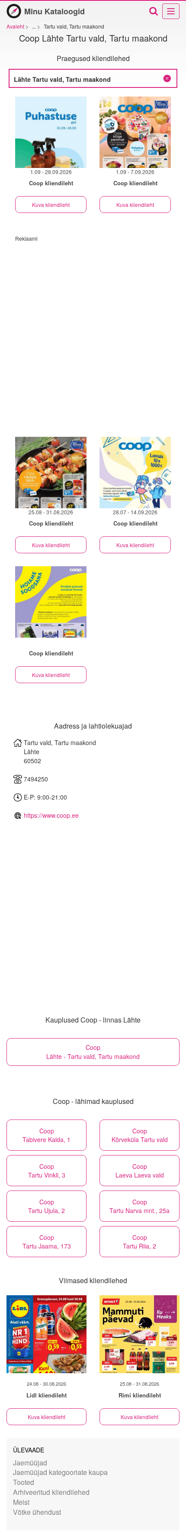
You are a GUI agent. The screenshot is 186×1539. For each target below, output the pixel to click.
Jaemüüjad (30, 1463)
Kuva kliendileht (51, 204)
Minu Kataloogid (54, 11)
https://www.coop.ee (51, 815)
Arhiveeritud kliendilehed (51, 1492)
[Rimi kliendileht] (139, 1334)
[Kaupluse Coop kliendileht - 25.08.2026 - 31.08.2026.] (51, 472)
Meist (21, 1502)
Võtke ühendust (37, 1512)
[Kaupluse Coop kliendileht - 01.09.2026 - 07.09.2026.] (135, 132)
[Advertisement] (93, 335)
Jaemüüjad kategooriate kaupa (60, 1472)
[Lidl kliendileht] (46, 1334)
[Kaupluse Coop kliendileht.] (51, 602)
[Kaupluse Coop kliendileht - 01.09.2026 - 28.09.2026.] (51, 132)
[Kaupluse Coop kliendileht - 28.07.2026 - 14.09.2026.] (135, 472)
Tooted (23, 1482)
